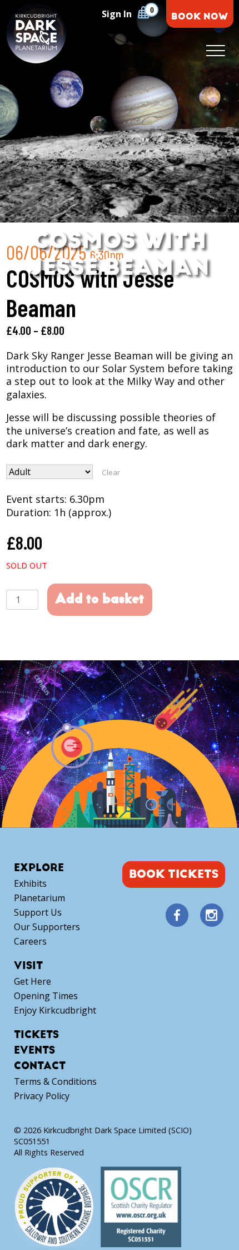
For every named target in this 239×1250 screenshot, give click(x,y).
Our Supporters (47, 927)
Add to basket (99, 598)
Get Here (32, 981)
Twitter (194, 915)
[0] (143, 12)
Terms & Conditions (55, 1082)
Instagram (211, 915)
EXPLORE (39, 868)
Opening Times (46, 996)
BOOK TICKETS (173, 874)
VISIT (28, 966)
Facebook (176, 915)
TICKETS (36, 1035)
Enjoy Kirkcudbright (55, 1010)
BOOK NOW (199, 17)
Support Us (38, 912)
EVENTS (34, 1050)
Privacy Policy (41, 1096)
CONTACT (40, 1066)
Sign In (117, 14)
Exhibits (30, 884)
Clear (111, 472)
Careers (30, 941)
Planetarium (39, 898)
